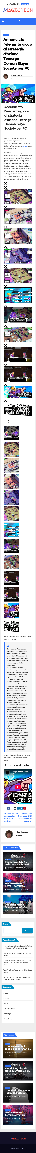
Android (6, 993)
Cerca (5, 924)
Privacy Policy (15, 1148)
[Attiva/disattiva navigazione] (19, 21)
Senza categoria (9, 1008)
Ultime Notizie (8, 1019)
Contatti (23, 1148)
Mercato (6, 1003)
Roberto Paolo (17, 75)
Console (6, 34)
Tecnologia (7, 1014)
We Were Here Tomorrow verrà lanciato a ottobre (15, 886)
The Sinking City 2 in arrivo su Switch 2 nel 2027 (17, 864)
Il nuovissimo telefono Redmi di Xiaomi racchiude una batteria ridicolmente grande (17, 963)
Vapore (24, 146)
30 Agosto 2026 (12, 1052)
